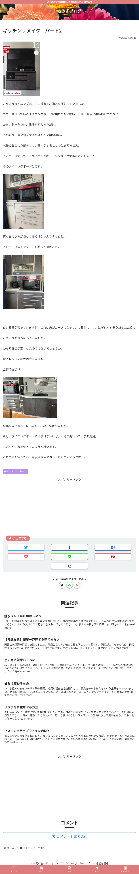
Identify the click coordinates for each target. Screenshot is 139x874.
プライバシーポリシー (72, 863)
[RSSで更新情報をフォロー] (77, 585)
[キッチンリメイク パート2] (113, 547)
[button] (128, 533)
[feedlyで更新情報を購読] (69, 585)
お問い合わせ (40, 863)
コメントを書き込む (71, 836)
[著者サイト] (62, 585)
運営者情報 (102, 863)
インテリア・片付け (17, 471)
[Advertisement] (69, 507)
